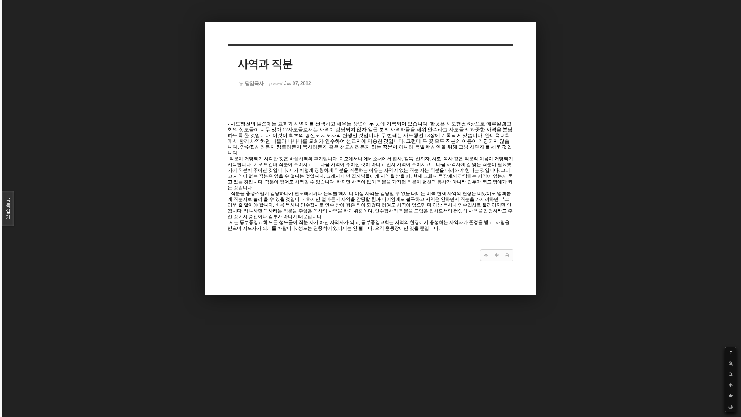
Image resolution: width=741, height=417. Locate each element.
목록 (8, 208)
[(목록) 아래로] (730, 395)
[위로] (730, 385)
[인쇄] (730, 406)
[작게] (730, 374)
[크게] (730, 363)
